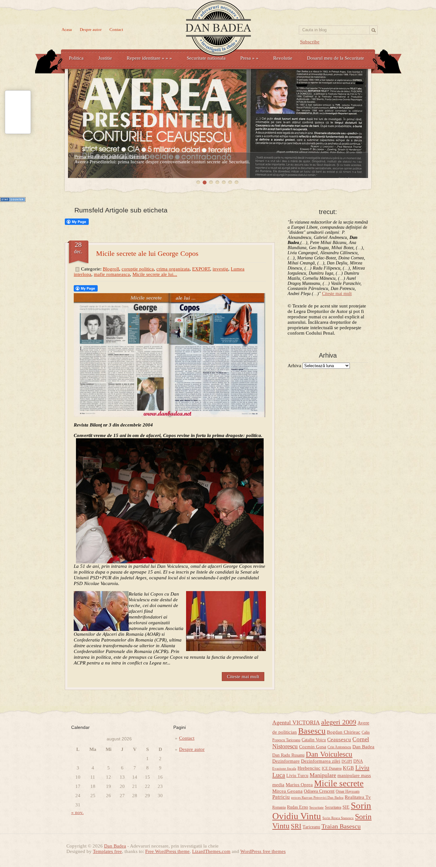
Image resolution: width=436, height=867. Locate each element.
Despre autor (90, 29)
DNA (358, 761)
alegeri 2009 (338, 722)
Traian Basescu (341, 826)
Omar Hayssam (347, 791)
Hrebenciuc (308, 768)
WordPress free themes (263, 851)
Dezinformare (286, 761)
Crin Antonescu (339, 747)
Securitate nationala (206, 58)
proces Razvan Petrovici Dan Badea (317, 797)
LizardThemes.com (211, 851)
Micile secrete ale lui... (154, 274)
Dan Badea (363, 746)
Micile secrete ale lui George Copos (147, 253)
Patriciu (281, 797)
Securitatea (333, 807)
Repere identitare (149, 58)
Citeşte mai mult (337, 293)
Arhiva (294, 365)
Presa (249, 58)
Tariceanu (311, 827)
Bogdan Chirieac (343, 732)
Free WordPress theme (167, 851)
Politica (76, 58)
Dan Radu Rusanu (288, 755)
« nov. (77, 812)
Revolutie (282, 58)
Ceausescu (339, 740)
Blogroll (111, 268)
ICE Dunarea (332, 768)
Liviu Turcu (297, 775)
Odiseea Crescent (319, 791)
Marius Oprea (299, 784)
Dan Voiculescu (329, 754)
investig (220, 268)
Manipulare (323, 775)
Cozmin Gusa (312, 746)
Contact (116, 29)
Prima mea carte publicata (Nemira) (110, 156)
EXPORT (201, 268)
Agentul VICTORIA (296, 722)
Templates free (107, 851)
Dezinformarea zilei (320, 761)
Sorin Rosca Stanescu (338, 818)
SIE (346, 807)
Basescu (312, 731)
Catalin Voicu (314, 739)
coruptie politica (138, 268)
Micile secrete (339, 783)
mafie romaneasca (112, 274)
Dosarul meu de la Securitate (335, 58)
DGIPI (347, 761)
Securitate (316, 807)
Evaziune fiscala (284, 768)
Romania (279, 807)
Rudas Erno (297, 807)
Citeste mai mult (243, 676)
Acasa (67, 29)
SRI (296, 826)
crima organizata (173, 268)
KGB (348, 768)
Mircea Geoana (287, 791)
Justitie (105, 58)
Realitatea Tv (358, 797)
